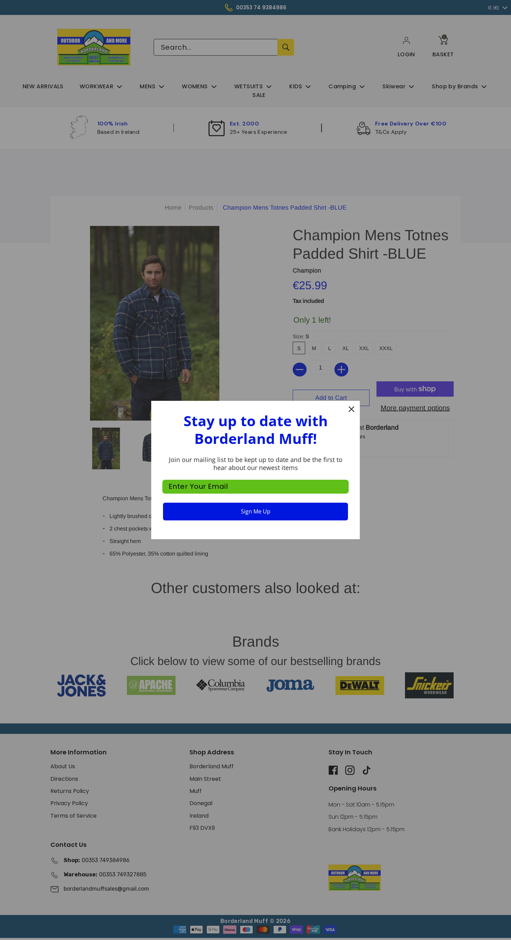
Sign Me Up (255, 511)
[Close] (351, 409)
